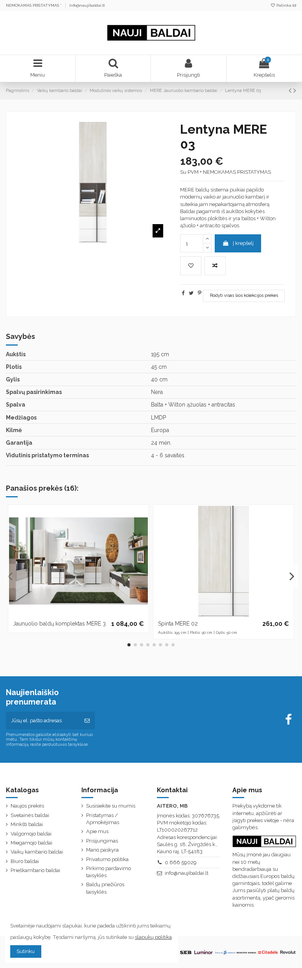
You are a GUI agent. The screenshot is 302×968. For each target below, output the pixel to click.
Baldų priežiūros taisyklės (105, 888)
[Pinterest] (199, 293)
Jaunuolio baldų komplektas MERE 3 (59, 623)
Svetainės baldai (30, 815)
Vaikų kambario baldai (37, 852)
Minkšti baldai (27, 824)
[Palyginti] (142, 530)
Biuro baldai (25, 861)
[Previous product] (291, 90)
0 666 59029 (181, 862)
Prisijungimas (102, 841)
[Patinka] (142, 517)
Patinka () (285, 5)
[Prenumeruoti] (87, 721)
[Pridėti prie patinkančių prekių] (190, 265)
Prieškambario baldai (35, 870)
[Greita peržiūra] (142, 543)
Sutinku (26, 951)
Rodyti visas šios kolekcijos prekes (244, 295)
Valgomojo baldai (31, 834)
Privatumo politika (107, 859)
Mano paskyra (102, 850)
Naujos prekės (27, 806)
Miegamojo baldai (31, 843)
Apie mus (97, 831)
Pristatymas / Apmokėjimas (102, 818)
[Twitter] (191, 293)
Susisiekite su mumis (110, 806)
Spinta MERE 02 (178, 623)
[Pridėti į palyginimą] (215, 265)
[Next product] (294, 90)
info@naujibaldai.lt (87, 5)
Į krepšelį (243, 243)
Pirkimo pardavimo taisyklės (108, 871)
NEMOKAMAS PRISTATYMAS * (34, 5)
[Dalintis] (183, 293)
